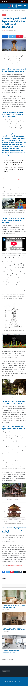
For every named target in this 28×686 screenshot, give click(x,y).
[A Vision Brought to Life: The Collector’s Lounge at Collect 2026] (14, 597)
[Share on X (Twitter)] (12, 36)
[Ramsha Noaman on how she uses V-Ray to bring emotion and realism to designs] (14, 619)
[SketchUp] (12, 6)
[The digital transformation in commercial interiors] (14, 642)
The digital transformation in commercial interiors (11, 651)
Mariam (5, 30)
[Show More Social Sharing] (24, 36)
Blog (3, 15)
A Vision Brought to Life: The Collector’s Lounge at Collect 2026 (14, 606)
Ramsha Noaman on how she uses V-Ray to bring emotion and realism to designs (14, 628)
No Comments (6, 32)
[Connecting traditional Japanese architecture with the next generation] (14, 45)
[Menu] (3, 5)
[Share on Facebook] (5, 36)
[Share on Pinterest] (19, 36)
